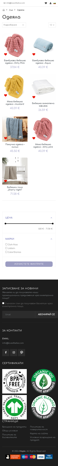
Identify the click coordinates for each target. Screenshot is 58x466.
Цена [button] (8, 218)
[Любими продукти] (46, 3)
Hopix (22, 451)
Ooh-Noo (12, 245)
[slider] (5, 223)
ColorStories (14, 252)
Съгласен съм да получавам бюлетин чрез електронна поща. (27, 305)
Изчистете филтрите (29, 264)
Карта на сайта (39, 434)
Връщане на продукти (14, 427)
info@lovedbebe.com (15, 3)
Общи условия (10, 431)
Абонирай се (46, 314)
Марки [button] (9, 239)
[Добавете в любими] (5, 54)
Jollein (11, 248)
